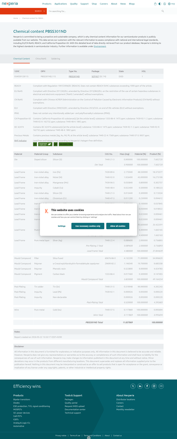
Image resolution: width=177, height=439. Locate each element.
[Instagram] (154, 386)
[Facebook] (147, 386)
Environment (100, 46)
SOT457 (95, 76)
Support (84, 3)
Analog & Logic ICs (21, 423)
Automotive (18, 426)
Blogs (132, 3)
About (114, 3)
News (123, 3)
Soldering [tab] (55, 58)
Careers (104, 3)
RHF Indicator (20, 140)
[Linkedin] (139, 386)
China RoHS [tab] (41, 58)
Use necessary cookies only (87, 226)
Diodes (16, 403)
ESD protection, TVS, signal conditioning (31, 406)
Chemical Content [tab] (21, 58)
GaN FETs (17, 416)
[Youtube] (161, 386)
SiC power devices (21, 413)
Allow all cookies (117, 226)
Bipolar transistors (21, 399)
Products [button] (46, 3)
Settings (61, 226)
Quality (73, 3)
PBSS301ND (74, 76)
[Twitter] (132, 386)
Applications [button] (61, 3)
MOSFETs (17, 409)
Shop (94, 3)
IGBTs (16, 419)
